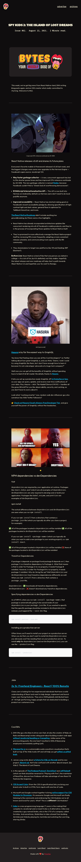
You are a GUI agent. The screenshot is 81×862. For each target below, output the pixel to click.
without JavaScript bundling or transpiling (31, 738)
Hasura (14, 352)
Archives (16, 848)
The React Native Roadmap (23, 215)
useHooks (64, 848)
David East (51, 771)
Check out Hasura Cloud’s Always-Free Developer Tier (37, 403)
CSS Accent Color (20, 784)
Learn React (42, 848)
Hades (56, 183)
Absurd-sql (24, 762)
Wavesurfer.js (19, 749)
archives (74, 6)
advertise (61, 6)
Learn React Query (53, 848)
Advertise (23, 848)
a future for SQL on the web (45, 760)
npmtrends (32, 848)
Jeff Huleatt (65, 771)
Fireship (47, 854)
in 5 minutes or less (60, 379)
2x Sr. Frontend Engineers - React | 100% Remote (40, 686)
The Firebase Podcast (36, 771)
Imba (15, 806)
